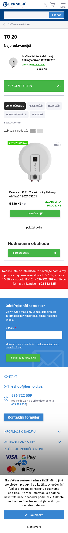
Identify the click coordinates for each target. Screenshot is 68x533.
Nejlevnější (36, 106)
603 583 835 (47, 284)
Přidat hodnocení (20, 253)
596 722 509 (45, 279)
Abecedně (37, 114)
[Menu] (63, 4)
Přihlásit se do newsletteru (23, 357)
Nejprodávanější (16, 114)
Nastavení (34, 526)
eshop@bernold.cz (26, 386)
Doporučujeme (15, 106)
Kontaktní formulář (23, 417)
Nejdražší (54, 106)
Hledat (56, 15)
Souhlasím (36, 515)
